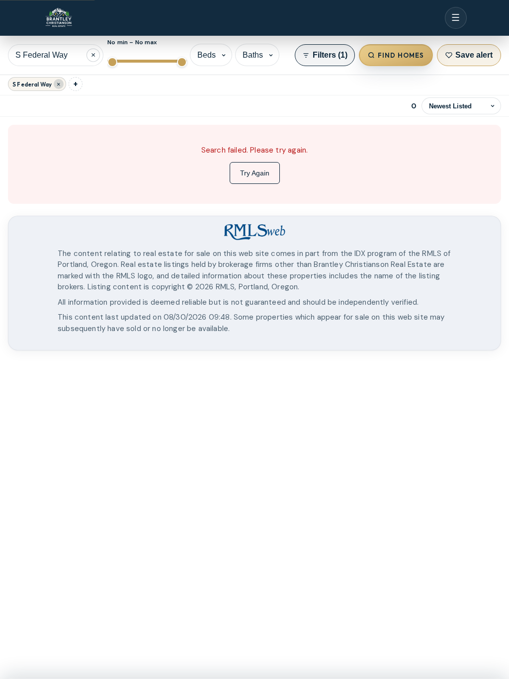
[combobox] (55, 55)
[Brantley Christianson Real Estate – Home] (58, 18)
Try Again (254, 173)
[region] (254, 398)
